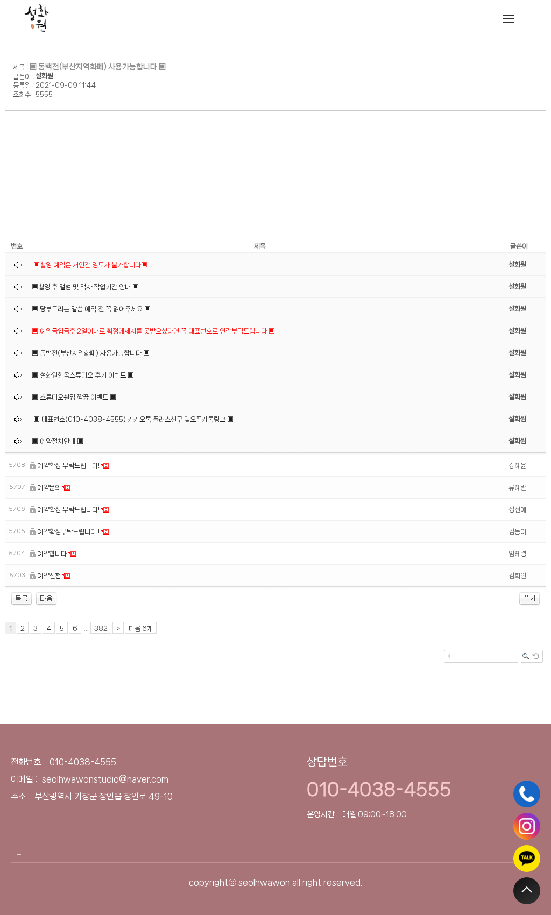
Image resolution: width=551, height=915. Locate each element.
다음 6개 (141, 628)
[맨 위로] (526, 890)
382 (101, 628)
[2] (46, 598)
